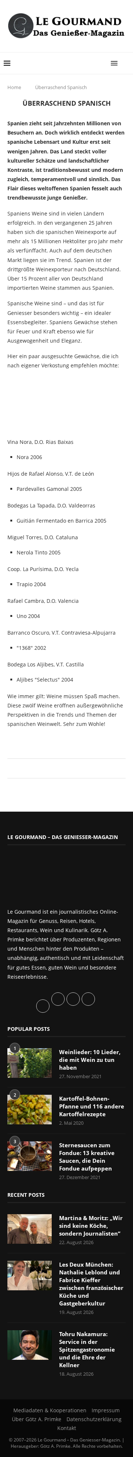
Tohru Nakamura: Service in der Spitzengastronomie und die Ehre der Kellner (87, 1349)
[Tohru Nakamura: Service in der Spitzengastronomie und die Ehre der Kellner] (29, 1345)
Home (14, 87)
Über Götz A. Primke (36, 1419)
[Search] (125, 63)
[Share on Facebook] (63, 768)
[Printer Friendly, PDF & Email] (43, 740)
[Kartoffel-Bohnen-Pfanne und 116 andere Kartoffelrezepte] (29, 1109)
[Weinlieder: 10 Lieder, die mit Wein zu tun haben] (29, 1063)
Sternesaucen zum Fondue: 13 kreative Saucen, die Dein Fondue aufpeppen (87, 1156)
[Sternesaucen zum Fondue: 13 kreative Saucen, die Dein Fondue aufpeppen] (29, 1156)
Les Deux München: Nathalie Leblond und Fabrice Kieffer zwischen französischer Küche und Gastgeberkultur (91, 1284)
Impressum (106, 1410)
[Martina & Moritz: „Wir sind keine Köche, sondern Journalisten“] (29, 1229)
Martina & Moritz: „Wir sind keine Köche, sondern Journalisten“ (91, 1225)
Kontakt (66, 1427)
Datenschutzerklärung (94, 1419)
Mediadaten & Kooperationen (49, 1410)
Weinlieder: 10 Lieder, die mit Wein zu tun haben (89, 1059)
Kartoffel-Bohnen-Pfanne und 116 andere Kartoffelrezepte (91, 1106)
